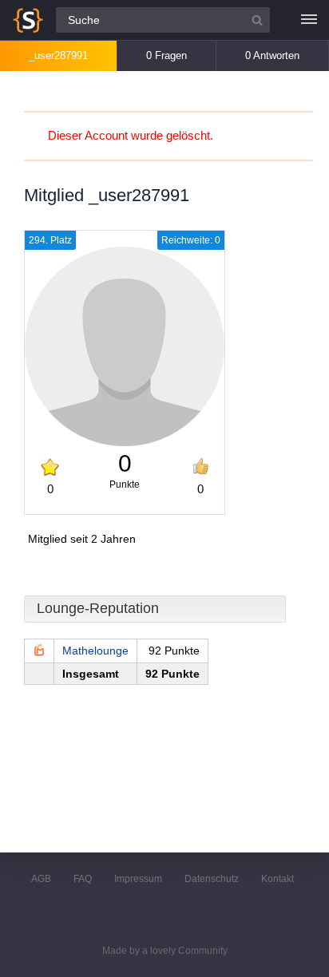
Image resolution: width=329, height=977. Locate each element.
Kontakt (277, 878)
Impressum (138, 878)
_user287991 (58, 55)
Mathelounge (95, 650)
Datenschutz (211, 878)
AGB (41, 878)
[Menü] (309, 20)
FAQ (82, 878)
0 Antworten (272, 55)
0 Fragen (166, 55)
